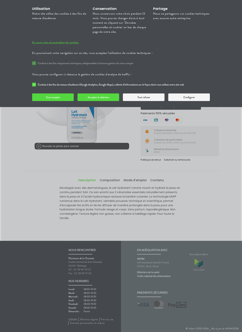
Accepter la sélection (98, 97)
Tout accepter (53, 97)
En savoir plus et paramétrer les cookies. (55, 42)
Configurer (189, 97)
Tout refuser (143, 97)
